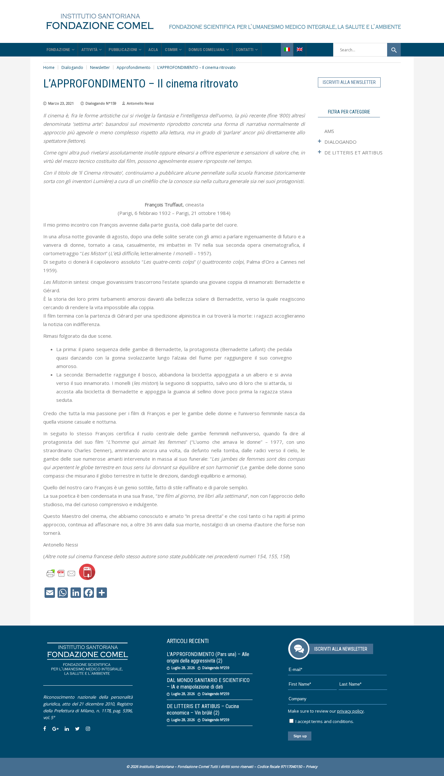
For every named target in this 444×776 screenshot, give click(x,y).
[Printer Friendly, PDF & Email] (61, 573)
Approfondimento (133, 67)
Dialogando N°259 (215, 667)
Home (49, 67)
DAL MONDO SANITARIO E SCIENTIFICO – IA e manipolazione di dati (208, 683)
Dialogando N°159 (100, 103)
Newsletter (100, 67)
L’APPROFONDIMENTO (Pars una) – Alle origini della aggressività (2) (208, 657)
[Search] (394, 50)
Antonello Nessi (140, 103)
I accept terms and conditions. (324, 721)
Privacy (312, 766)
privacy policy (350, 711)
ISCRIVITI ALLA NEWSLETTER (349, 82)
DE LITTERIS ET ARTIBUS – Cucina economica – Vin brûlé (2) (203, 709)
